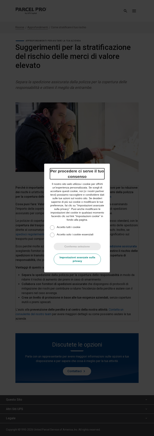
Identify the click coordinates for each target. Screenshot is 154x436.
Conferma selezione (77, 246)
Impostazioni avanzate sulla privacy (77, 259)
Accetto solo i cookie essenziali (75, 234)
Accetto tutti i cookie (68, 227)
